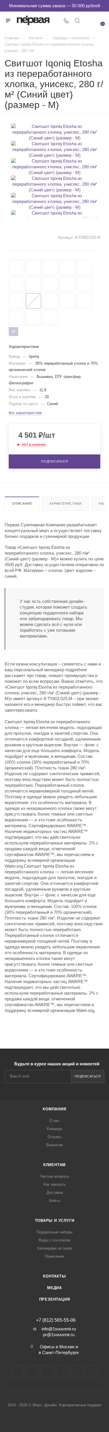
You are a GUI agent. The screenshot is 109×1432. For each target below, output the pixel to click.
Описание (22, 503)
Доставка (55, 1192)
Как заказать (54, 1184)
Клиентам (54, 1165)
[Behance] (62, 1371)
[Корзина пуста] (99, 20)
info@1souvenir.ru (59, 1328)
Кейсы (54, 1200)
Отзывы (54, 1137)
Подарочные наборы (54, 1232)
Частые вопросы (54, 1176)
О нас (54, 1120)
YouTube (47, 1371)
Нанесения (54, 1256)
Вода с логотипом (54, 1240)
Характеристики (65, 503)
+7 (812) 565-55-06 (56, 1320)
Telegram (32, 1371)
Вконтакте (17, 1371)
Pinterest (91, 1371)
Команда (54, 1129)
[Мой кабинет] (88, 21)
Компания (54, 1109)
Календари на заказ (54, 1248)
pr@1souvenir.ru (58, 1334)
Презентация (54, 1299)
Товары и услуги (54, 1220)
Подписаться (88, 1076)
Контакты (54, 1276)
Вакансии (54, 1145)
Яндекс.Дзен (77, 1371)
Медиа (54, 1288)
